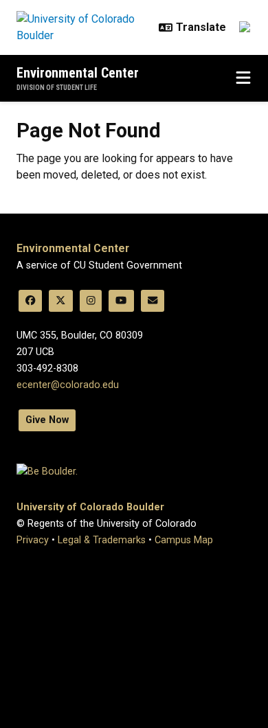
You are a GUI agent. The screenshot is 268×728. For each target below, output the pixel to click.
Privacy (32, 540)
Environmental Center (77, 73)
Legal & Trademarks (102, 540)
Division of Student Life (56, 87)
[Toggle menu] (243, 78)
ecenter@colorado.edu (67, 385)
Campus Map (184, 540)
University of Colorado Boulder (90, 507)
